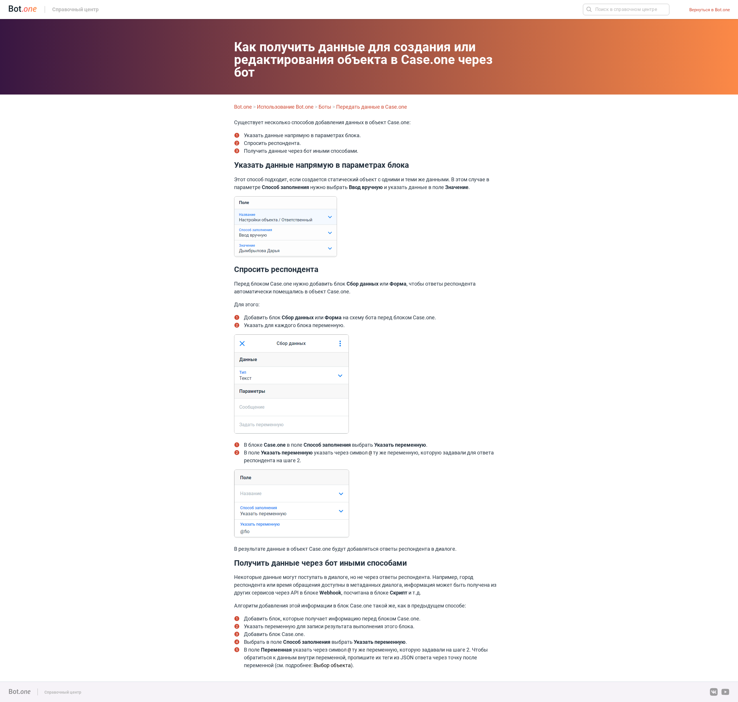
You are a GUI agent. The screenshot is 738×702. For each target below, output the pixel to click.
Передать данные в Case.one (371, 106)
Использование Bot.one (285, 106)
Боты (325, 106)
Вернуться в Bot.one (709, 9)
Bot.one (243, 106)
